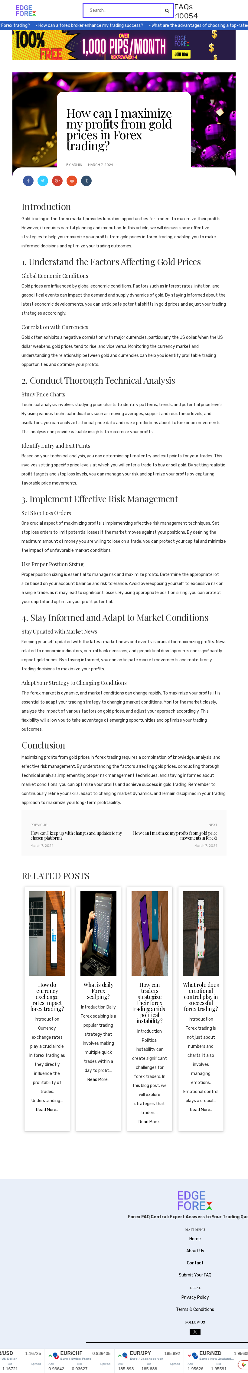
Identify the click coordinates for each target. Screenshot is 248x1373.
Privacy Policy (195, 1297)
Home (195, 1238)
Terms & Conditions (195, 1309)
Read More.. (47, 1109)
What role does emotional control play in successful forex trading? (201, 996)
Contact (195, 1263)
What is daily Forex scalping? (98, 990)
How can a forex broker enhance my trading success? (77, 25)
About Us (195, 1251)
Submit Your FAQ (195, 1275)
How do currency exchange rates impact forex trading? (47, 996)
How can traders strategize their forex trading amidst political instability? (149, 1003)
